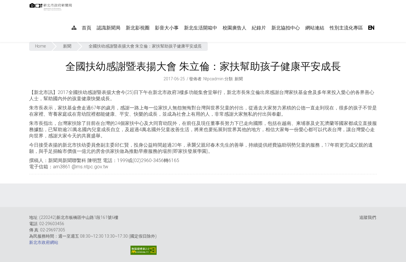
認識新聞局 (108, 28)
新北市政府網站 (43, 242)
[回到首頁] (51, 8)
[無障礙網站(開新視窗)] (143, 250)
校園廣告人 (234, 28)
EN (371, 28)
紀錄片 (259, 28)
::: (75, 3)
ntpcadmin (213, 78)
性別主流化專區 (346, 28)
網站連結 (314, 28)
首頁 (86, 28)
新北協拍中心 (285, 28)
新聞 (67, 46)
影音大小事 (167, 28)
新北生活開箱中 (200, 28)
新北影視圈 (138, 28)
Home (40, 46)
